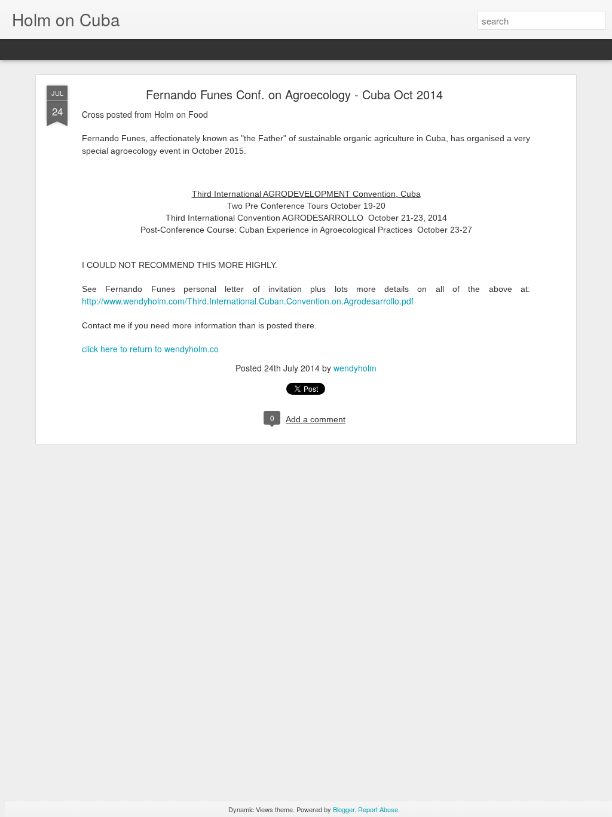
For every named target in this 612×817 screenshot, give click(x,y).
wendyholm (355, 368)
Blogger (343, 809)
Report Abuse (378, 809)
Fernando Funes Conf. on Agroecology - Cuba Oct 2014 (294, 94)
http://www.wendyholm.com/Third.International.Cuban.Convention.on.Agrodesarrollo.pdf (248, 301)
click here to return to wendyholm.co (150, 349)
